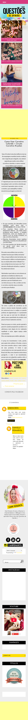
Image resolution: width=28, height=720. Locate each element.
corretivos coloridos (5, 380)
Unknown (13, 408)
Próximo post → (19, 384)
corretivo (23, 378)
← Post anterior (8, 386)
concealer (11, 378)
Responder (11, 420)
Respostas (9, 424)
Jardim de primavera (17, 417)
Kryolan (12, 380)
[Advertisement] (14, 123)
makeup (19, 380)
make (16, 380)
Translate (19, 552)
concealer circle (17, 378)
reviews (23, 380)
